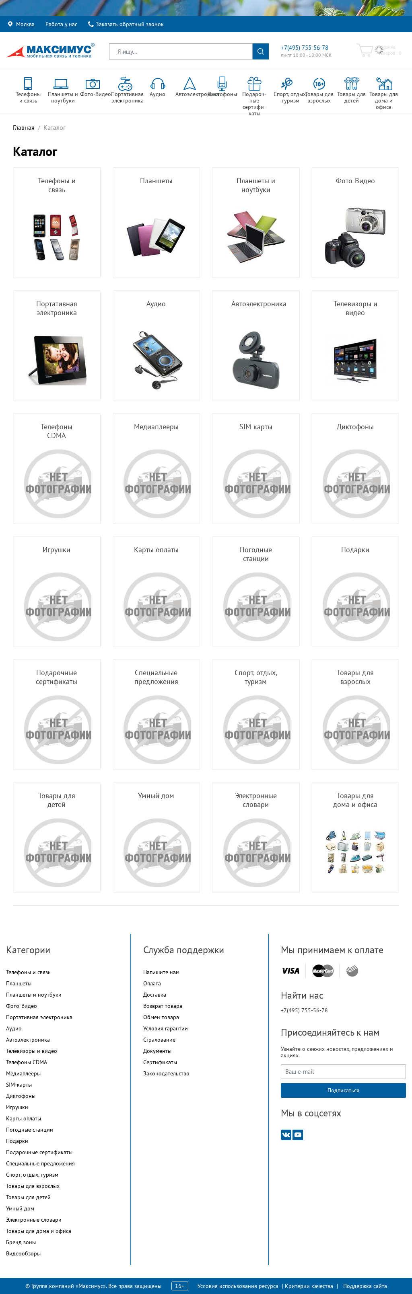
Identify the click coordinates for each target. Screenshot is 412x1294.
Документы (157, 1050)
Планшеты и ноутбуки (34, 994)
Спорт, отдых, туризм (32, 1174)
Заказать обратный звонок (130, 24)
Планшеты (18, 983)
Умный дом (20, 1208)
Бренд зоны (21, 1242)
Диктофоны (20, 1095)
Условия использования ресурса (238, 1286)
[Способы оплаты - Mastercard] (323, 970)
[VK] (286, 1134)
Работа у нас (61, 24)
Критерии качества (309, 1286)
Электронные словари (34, 1219)
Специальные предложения (40, 1163)
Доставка (154, 994)
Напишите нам (161, 972)
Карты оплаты (23, 1118)
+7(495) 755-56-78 (304, 47)
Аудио (14, 1028)
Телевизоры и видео (31, 1050)
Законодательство (166, 1073)
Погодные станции (29, 1129)
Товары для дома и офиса (38, 1231)
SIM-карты (19, 1084)
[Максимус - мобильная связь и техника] (50, 50)
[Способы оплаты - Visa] (290, 971)
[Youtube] (298, 1134)
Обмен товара (161, 1017)
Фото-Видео (21, 1005)
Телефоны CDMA (26, 1062)
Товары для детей (28, 1197)
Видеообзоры (23, 1253)
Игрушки (17, 1107)
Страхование (159, 1039)
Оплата (152, 983)
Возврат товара (162, 1005)
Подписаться (343, 1090)
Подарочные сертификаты (39, 1152)
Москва (25, 24)
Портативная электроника (39, 1017)
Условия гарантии (165, 1028)
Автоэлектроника (28, 1039)
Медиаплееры (23, 1073)
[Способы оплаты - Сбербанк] (352, 971)
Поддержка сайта (365, 1286)
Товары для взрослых (33, 1186)
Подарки (17, 1141)
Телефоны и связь (28, 972)
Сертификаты (160, 1062)
